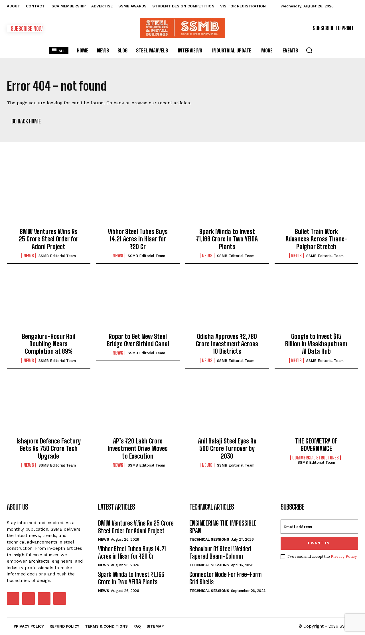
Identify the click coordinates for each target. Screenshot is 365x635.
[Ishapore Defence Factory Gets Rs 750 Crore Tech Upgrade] (48, 407)
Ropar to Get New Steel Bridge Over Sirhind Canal (138, 340)
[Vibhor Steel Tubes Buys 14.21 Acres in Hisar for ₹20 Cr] (138, 198)
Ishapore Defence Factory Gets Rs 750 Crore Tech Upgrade (49, 448)
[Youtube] (59, 598)
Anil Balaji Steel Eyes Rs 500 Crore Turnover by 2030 (227, 448)
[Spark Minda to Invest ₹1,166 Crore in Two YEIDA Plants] (227, 198)
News (28, 255)
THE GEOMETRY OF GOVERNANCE (316, 444)
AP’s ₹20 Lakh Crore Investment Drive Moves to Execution (138, 448)
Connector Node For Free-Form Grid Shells (225, 578)
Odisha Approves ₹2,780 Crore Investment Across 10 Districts (227, 344)
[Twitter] (44, 598)
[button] (309, 50)
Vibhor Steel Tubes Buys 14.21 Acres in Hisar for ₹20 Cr (138, 239)
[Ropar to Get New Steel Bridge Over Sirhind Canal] (138, 302)
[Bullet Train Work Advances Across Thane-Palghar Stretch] (316, 198)
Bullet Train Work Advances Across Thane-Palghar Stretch (316, 239)
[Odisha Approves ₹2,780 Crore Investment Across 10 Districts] (227, 302)
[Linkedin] (28, 598)
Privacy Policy (344, 556)
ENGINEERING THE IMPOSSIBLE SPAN (222, 526)
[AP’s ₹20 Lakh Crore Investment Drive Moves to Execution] (138, 407)
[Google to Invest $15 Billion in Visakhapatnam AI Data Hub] (316, 302)
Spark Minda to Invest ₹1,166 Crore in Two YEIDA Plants (227, 239)
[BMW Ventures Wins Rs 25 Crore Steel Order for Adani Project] (48, 198)
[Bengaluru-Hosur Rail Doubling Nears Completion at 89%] (48, 302)
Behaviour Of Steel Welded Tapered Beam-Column (220, 552)
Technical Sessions (209, 539)
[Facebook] (13, 598)
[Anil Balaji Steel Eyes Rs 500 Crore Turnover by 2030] (227, 407)
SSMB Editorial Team (57, 256)
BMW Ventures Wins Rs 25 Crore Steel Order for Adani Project (48, 239)
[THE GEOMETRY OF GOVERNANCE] (316, 407)
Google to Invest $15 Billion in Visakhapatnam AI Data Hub (316, 344)
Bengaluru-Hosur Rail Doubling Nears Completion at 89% (48, 344)
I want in (319, 543)
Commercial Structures (315, 457)
